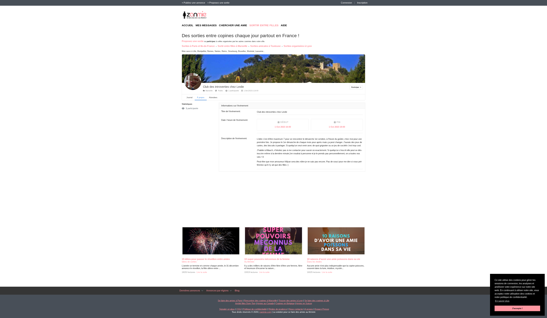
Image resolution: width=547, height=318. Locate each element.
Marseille (209, 91)
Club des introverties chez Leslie (223, 86)
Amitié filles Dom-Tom (245, 303)
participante (192, 108)
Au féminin (249, 261)
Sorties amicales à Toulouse (265, 46)
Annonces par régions (217, 290)
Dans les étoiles (314, 261)
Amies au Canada (265, 303)
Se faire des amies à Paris (230, 300)
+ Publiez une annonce (193, 3)
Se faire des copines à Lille (316, 300)
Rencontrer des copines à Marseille (260, 300)
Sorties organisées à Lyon (298, 46)
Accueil (187, 25)
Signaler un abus (227, 309)
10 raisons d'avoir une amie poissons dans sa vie (333, 259)
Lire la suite (202, 272)
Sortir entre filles (263, 25)
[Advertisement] (339, 15)
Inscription (362, 3)
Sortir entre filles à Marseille (232, 46)
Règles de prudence (278, 309)
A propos (309, 309)
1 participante (233, 91)
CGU (238, 309)
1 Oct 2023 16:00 (283, 127)
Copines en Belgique (285, 303)
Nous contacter (296, 309)
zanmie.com (265, 312)
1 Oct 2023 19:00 (337, 127)
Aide (284, 25)
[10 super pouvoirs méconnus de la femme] (273, 241)
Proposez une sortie (193, 41)
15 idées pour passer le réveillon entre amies (206, 259)
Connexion (346, 3)
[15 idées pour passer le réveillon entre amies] (211, 241)
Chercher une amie (233, 25)
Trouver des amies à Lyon (291, 300)
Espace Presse (322, 309)
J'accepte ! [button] (517, 308)
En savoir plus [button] (502, 301)
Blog (237, 290)
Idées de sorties (189, 261)
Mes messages (206, 25)
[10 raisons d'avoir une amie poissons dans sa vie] (336, 241)
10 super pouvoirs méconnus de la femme (267, 259)
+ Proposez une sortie (218, 3)
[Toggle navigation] (202, 290)
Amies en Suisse (304, 303)
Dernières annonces (189, 290)
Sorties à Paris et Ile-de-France (198, 46)
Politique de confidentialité (255, 309)
